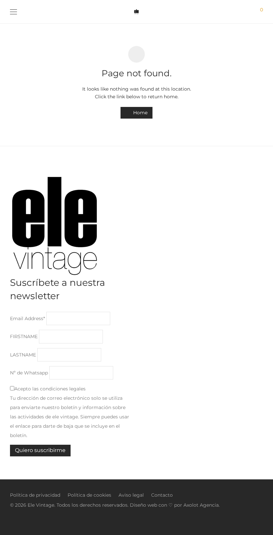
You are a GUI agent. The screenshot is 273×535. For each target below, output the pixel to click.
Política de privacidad (35, 495)
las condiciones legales (59, 389)
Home (139, 113)
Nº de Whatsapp (29, 373)
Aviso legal (131, 495)
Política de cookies (89, 495)
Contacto (162, 495)
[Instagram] (12, 520)
